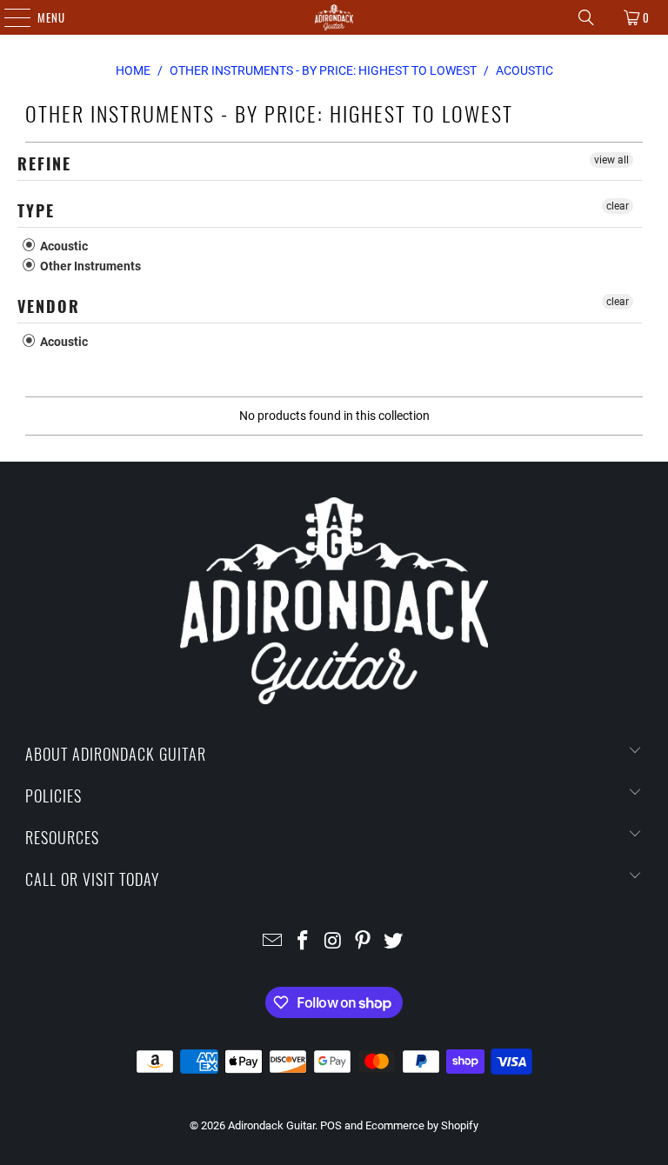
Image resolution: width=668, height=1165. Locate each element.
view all (611, 160)
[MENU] (8, 17)
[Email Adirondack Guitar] (273, 942)
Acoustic (62, 246)
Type (36, 210)
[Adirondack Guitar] (334, 17)
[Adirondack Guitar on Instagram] (333, 942)
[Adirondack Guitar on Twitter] (394, 942)
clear (617, 206)
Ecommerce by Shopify (421, 1125)
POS (331, 1125)
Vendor (48, 306)
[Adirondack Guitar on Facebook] (303, 942)
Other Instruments (89, 266)
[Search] (586, 17)
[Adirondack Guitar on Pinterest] (364, 942)
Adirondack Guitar (271, 1125)
